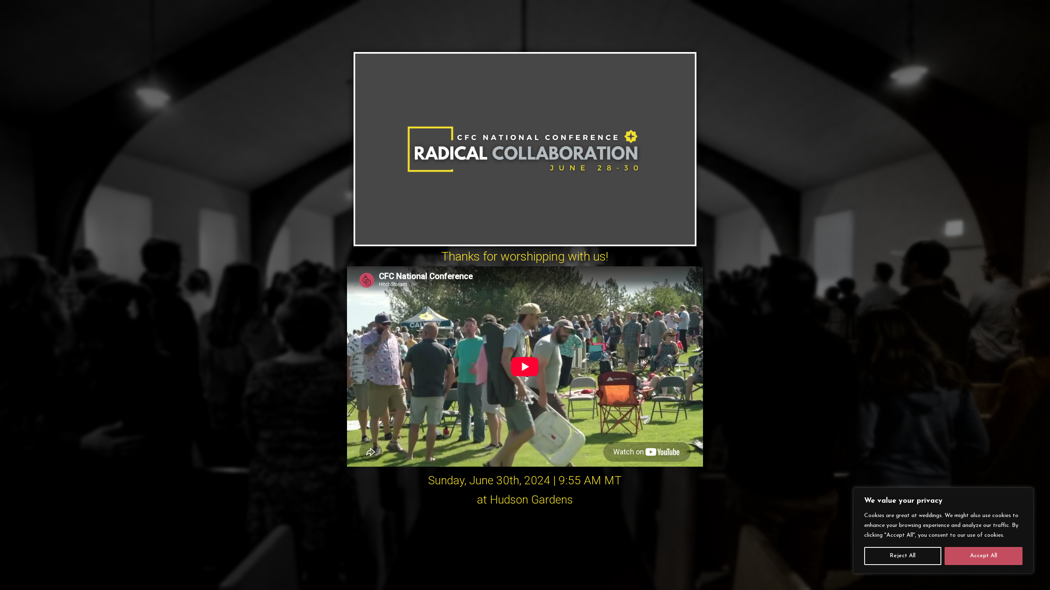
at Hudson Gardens (525, 499)
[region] (943, 531)
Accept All (983, 556)
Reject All (902, 556)
